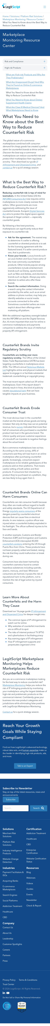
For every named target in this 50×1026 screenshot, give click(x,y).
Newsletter (31, 900)
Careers (6, 950)
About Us (7, 933)
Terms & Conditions (28, 980)
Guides (29, 889)
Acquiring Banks (10, 881)
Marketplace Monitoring (14, 19)
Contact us (8, 712)
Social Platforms (10, 900)
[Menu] (45, 7)
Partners (6, 955)
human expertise (30, 750)
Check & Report (33, 905)
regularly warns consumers (22, 511)
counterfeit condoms (12, 544)
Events (29, 894)
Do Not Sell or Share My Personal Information (22, 997)
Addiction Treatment (36, 833)
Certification (33, 829)
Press (5, 961)
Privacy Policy (9, 980)
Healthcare (31, 839)
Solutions (14, 16)
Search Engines (10, 895)
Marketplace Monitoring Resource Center (21, 40)
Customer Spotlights (12, 944)
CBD (28, 844)
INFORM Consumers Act (14, 199)
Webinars (30, 878)
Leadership (8, 938)
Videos (29, 883)
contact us (7, 167)
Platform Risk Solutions (31, 16)
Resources (32, 868)
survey (20, 427)
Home (6, 16)
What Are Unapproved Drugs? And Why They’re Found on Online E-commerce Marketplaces (25, 85)
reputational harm (18, 390)
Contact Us (8, 927)
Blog (28, 872)
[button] (44, 61)
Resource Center (35, 19)
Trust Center (8, 984)
